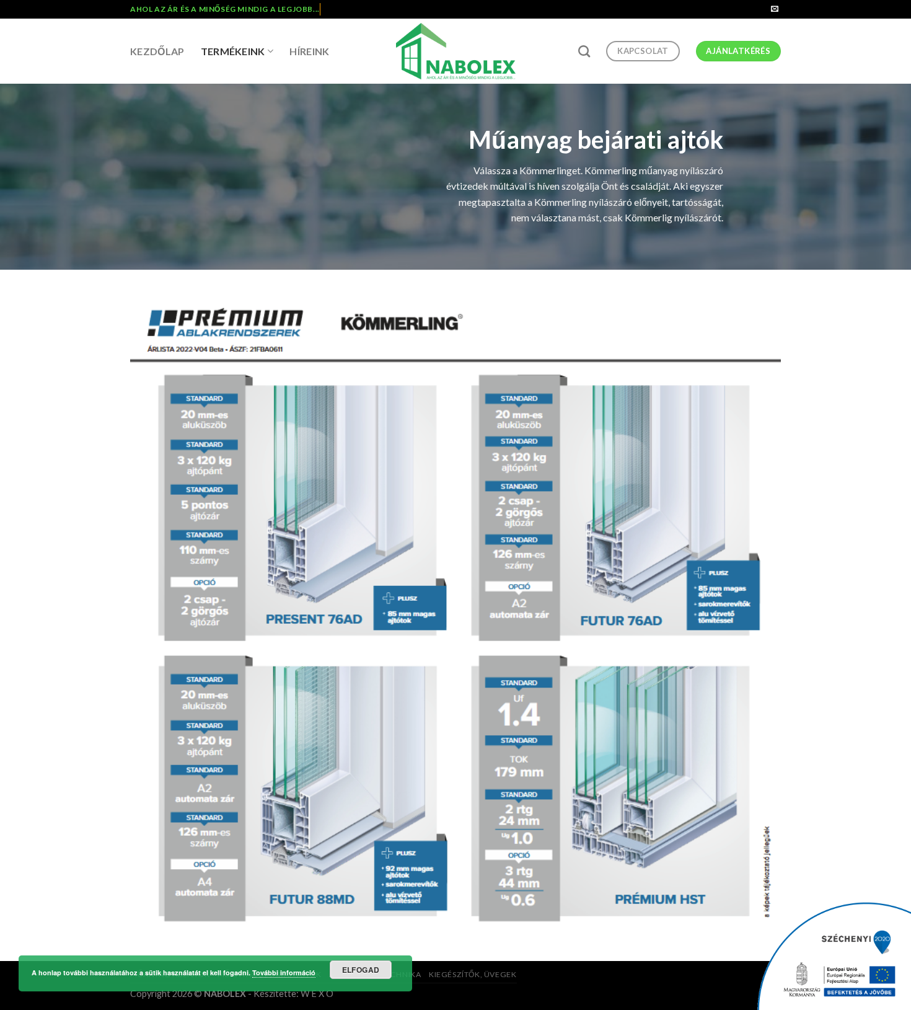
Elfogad (361, 969)
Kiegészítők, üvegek (473, 974)
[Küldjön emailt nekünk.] (774, 9)
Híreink (309, 51)
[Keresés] (584, 51)
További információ (283, 972)
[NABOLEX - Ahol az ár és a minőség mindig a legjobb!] (456, 50)
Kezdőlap (157, 51)
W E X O (317, 993)
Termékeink (233, 51)
